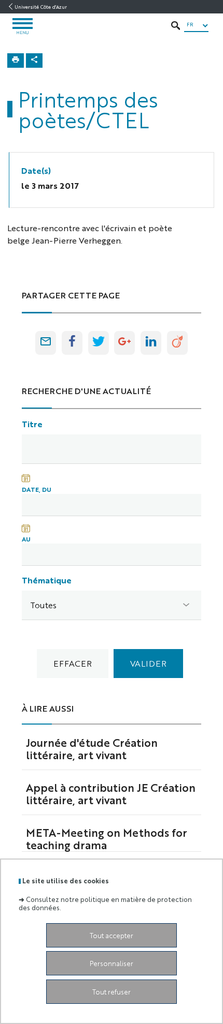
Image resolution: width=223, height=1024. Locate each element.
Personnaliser (111, 963)
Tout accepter (111, 935)
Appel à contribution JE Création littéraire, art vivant (111, 793)
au (26, 539)
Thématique (47, 580)
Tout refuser (111, 991)
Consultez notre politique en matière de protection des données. (105, 903)
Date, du (36, 489)
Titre (32, 423)
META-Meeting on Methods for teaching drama (106, 838)
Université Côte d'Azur (41, 7)
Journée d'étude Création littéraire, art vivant (92, 748)
